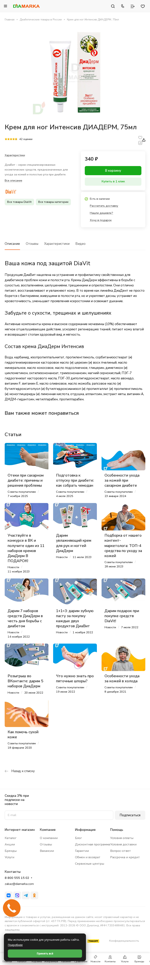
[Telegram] (26, 895)
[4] (13, 139)
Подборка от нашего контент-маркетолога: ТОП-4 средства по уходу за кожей (123, 545)
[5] (16, 139)
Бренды (11, 851)
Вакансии (47, 851)
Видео (80, 243)
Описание (12, 243)
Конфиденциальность (124, 941)
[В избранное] (140, 137)
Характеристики (57, 243)
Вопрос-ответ (120, 851)
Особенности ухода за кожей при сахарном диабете (121, 480)
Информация (85, 830)
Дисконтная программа (92, 844)
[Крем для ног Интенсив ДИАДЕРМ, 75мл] (75, 72)
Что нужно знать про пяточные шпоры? (75, 679)
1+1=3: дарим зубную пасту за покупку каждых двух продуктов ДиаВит (75, 618)
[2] (8, 139)
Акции (10, 844)
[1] (6, 139)
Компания (47, 830)
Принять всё (45, 953)
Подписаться (130, 815)
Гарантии (82, 851)
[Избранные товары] (143, 6)
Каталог (10, 838)
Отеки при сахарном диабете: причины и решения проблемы (26, 480)
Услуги (9, 857)
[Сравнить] (140, 142)
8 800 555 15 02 (17, 878)
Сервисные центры (89, 864)
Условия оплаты (121, 838)
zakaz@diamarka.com (19, 884)
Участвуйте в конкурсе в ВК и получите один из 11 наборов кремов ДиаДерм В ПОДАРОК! (26, 548)
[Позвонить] (123, 6)
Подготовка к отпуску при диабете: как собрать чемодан (75, 480)
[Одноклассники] (34, 895)
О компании (49, 838)
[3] (11, 139)
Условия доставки (123, 844)
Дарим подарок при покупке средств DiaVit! (121, 616)
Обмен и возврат (87, 857)
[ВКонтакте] (8, 895)
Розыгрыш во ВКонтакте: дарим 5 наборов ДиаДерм (25, 681)
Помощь (116, 830)
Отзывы (32, 243)
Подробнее (15, 945)
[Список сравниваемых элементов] (133, 6)
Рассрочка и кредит (125, 857)
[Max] (17, 895)
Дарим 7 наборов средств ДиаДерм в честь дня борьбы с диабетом (25, 618)
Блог (78, 838)
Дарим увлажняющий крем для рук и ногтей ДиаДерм (73, 543)
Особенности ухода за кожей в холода (121, 679)
